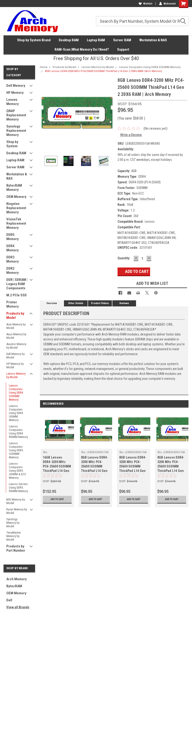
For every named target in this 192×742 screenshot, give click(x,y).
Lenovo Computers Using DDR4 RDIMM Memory (18, 432)
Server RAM (122, 40)
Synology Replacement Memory (16, 130)
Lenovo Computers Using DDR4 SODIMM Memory (16, 392)
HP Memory (15, 92)
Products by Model (15, 315)
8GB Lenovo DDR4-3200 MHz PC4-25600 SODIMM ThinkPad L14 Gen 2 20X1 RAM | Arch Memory (171, 465)
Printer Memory (12, 304)
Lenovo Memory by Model (16, 375)
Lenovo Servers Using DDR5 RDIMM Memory (18, 487)
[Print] (138, 293)
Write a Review (131, 135)
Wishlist (147, 3)
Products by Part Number (15, 548)
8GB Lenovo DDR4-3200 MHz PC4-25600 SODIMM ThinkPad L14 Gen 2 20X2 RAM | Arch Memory (94, 465)
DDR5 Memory (12, 237)
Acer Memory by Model (16, 326)
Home (44, 67)
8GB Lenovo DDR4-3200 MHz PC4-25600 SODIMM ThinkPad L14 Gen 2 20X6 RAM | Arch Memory (103, 71)
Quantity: (124, 258)
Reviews (124, 303)
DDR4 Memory (12, 248)
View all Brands (17, 607)
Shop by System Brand (34, 40)
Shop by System (12, 144)
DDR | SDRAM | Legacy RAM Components (16, 284)
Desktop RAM (69, 40)
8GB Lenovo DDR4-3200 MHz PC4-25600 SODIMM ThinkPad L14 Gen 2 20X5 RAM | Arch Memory (132, 465)
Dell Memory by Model (15, 355)
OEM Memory (16, 197)
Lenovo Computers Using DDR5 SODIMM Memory (16, 450)
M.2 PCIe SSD (16, 295)
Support (123, 49)
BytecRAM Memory (14, 187)
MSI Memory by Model (15, 501)
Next (109, 114)
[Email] (129, 293)
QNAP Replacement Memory (16, 115)
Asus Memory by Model (16, 335)
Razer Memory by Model (16, 511)
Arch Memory (16, 579)
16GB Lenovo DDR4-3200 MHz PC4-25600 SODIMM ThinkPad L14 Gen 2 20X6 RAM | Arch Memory (57, 465)
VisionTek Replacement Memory (16, 223)
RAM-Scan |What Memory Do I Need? (82, 49)
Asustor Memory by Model (16, 345)
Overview (51, 303)
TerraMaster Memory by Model (13, 536)
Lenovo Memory (12, 102)
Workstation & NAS (153, 40)
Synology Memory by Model (12, 522)
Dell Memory (15, 85)
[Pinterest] (156, 293)
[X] (147, 293)
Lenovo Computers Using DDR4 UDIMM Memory (16, 413)
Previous (44, 114)
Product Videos (100, 303)
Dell (9, 600)
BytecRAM (14, 586)
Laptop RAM (96, 40)
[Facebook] (120, 293)
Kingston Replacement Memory (16, 208)
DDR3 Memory (12, 259)
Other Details (75, 303)
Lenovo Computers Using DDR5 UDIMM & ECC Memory (17, 470)
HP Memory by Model (15, 365)
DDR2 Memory (12, 270)
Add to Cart (57, 499)
